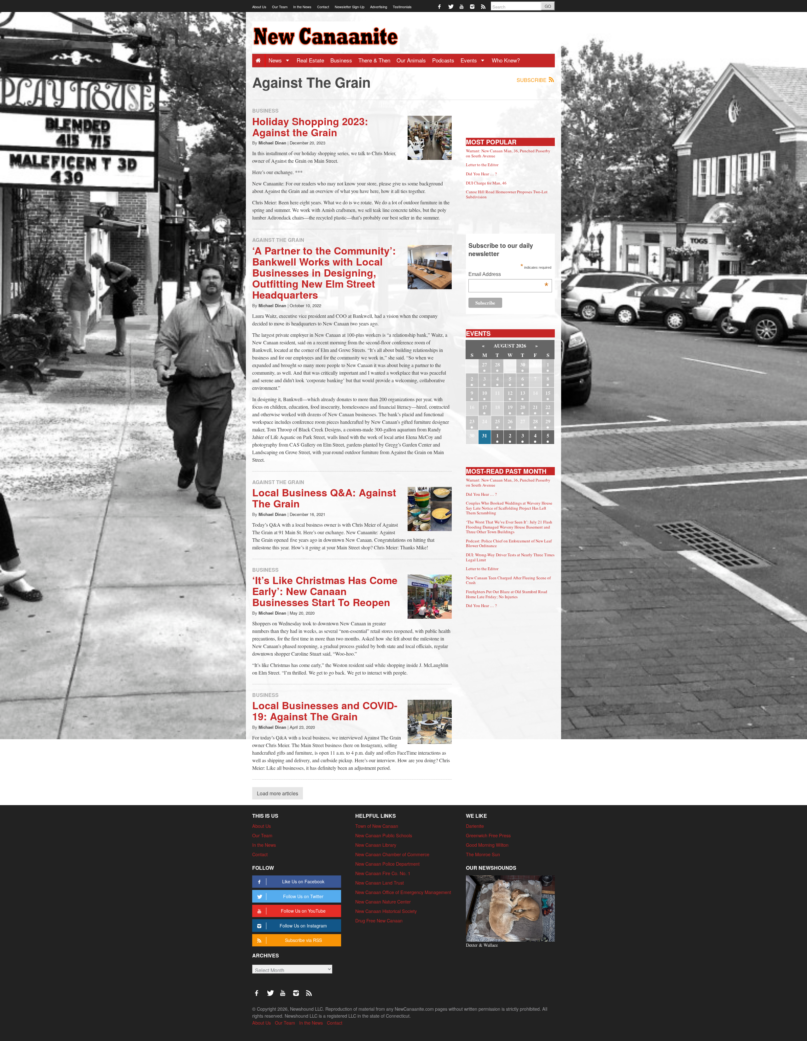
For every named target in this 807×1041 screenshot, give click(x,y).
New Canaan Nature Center (383, 901)
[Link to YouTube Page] (462, 6)
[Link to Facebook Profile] (440, 6)
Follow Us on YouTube (303, 911)
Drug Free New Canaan (379, 920)
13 (522, 392)
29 (547, 421)
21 (535, 407)
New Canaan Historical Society (386, 911)
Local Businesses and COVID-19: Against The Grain (325, 710)
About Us (259, 6)
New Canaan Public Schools (383, 835)
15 (547, 392)
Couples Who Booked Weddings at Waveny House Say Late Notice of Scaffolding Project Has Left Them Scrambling (509, 508)
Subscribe (532, 80)
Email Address (508, 275)
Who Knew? (506, 60)
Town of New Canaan (376, 825)
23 (471, 421)
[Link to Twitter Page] (451, 6)
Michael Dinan (272, 143)
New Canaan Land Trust (379, 882)
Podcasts (443, 60)
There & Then (374, 60)
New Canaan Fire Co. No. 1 (382, 873)
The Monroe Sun (483, 854)
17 (484, 407)
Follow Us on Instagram (303, 925)
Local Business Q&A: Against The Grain (324, 498)
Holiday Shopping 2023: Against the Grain (310, 126)
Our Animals (411, 60)
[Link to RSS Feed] (484, 6)
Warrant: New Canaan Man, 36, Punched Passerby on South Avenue (508, 153)
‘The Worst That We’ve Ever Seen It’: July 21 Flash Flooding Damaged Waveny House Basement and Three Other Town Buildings (509, 527)
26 (510, 421)
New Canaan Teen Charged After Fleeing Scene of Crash (508, 580)
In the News (302, 6)
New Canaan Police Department (387, 863)
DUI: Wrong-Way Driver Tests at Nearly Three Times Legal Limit (510, 557)
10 (484, 392)
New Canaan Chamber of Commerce (392, 854)
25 (497, 421)
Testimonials (402, 6)
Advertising (378, 6)
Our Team (279, 6)
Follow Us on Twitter (303, 896)
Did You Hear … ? (481, 174)
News (276, 60)
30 (522, 364)
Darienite (475, 825)
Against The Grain (278, 239)
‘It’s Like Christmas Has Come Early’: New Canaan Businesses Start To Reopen (325, 591)
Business (341, 60)
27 (484, 364)
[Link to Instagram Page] (473, 6)
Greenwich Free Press (488, 835)
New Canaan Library (375, 844)
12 (510, 392)
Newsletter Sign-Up (349, 6)
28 (497, 364)
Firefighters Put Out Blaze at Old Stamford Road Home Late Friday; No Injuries (506, 594)
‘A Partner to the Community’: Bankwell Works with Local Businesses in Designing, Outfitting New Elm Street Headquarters (324, 272)
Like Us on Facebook (303, 881)
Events (470, 60)
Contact (323, 6)
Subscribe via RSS (303, 940)
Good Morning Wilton (487, 844)
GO (548, 6)
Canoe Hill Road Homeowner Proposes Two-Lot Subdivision (507, 194)
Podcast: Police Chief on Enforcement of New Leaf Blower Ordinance (509, 543)
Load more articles (277, 793)
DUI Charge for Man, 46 (486, 183)
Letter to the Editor (482, 164)
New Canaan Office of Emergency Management (403, 892)
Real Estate (310, 60)
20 (522, 407)
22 (547, 407)
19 (510, 407)
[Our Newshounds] (510, 907)
